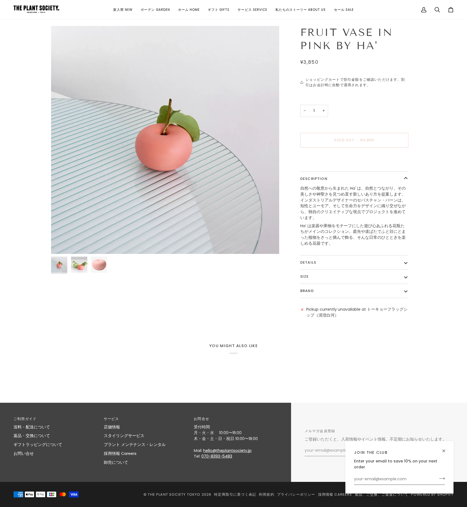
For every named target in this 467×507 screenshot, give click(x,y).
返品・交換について (32, 435)
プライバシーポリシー (296, 494)
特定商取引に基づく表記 (235, 494)
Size (304, 276)
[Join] (440, 478)
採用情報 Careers (120, 453)
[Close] (446, 448)
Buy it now (354, 158)
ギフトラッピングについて (38, 444)
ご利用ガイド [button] (25, 418)
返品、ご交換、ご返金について (381, 494)
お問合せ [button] (201, 418)
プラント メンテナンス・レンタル (135, 444)
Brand (307, 290)
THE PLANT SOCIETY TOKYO (174, 494)
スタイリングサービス (124, 435)
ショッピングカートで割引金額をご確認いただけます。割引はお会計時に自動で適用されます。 (355, 82)
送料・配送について (32, 427)
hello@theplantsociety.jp (227, 450)
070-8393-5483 (216, 456)
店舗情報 (112, 427)
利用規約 (266, 494)
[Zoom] (165, 140)
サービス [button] (111, 418)
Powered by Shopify (432, 494)
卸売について (116, 462)
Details (308, 262)
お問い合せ (24, 453)
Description (314, 178)
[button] (122, 9)
